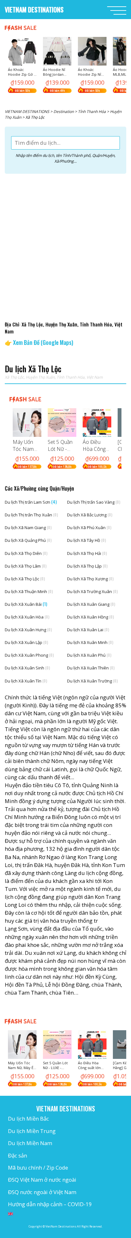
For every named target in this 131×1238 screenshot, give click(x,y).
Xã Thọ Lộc (14, 377)
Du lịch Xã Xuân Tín (26, 681)
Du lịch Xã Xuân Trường (92, 681)
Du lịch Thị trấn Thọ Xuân (31, 515)
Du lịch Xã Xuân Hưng (28, 630)
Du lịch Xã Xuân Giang (91, 604)
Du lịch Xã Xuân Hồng (90, 617)
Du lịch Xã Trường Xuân (92, 591)
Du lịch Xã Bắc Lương (89, 515)
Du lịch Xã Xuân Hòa (27, 617)
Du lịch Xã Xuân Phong (29, 655)
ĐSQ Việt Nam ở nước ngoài (42, 1179)
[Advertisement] (65, 245)
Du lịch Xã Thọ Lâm (25, 566)
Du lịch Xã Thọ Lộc (25, 579)
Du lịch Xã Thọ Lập (87, 566)
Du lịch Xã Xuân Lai (88, 630)
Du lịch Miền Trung (32, 1131)
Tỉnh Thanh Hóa (71, 377)
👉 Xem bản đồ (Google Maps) (39, 342)
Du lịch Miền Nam (30, 1143)
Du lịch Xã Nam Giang (28, 527)
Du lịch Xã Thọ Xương (90, 579)
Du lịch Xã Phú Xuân (89, 527)
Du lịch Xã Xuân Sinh (27, 668)
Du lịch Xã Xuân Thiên (90, 668)
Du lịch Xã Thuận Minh (29, 591)
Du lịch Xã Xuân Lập (26, 642)
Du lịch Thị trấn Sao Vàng (93, 502)
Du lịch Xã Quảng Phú (28, 540)
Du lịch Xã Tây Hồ (86, 540)
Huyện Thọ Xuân (40, 377)
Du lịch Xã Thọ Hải (87, 553)
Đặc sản (17, 1155)
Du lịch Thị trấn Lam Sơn (31, 502)
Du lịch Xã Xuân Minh (90, 642)
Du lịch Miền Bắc (28, 1118)
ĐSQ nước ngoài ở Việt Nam (42, 1192)
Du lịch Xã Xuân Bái (26, 604)
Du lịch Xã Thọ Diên (26, 553)
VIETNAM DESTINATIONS (34, 9)
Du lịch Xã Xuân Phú (89, 655)
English (10, 1213)
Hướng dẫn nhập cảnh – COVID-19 (50, 1204)
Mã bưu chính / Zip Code (38, 1167)
